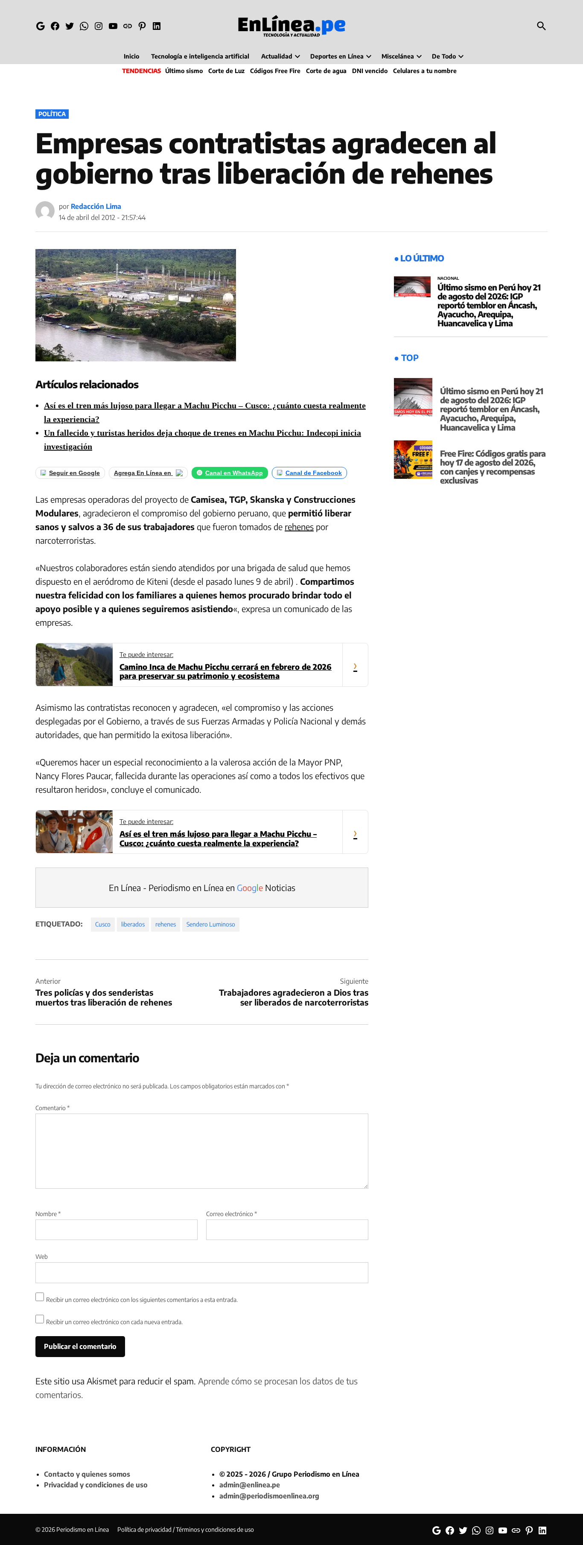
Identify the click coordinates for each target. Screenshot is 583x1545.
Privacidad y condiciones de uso (96, 1485)
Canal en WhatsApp (234, 472)
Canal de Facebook (314, 472)
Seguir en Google (74, 472)
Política (52, 113)
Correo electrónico (231, 1213)
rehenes (299, 526)
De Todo (444, 56)
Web (41, 1256)
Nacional (448, 278)
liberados (133, 924)
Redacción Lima (96, 206)
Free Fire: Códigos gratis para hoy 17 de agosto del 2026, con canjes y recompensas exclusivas (492, 466)
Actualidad (276, 56)
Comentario (52, 1107)
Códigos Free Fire (275, 70)
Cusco (103, 924)
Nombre (48, 1213)
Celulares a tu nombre (425, 70)
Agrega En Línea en (143, 472)
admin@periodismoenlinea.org (269, 1496)
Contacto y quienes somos (87, 1474)
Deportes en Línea (337, 56)
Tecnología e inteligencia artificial (200, 56)
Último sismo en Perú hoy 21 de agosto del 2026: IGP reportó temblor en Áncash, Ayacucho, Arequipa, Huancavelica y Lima (488, 305)
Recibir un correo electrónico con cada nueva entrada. (114, 1321)
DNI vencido (370, 70)
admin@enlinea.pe (249, 1485)
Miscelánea (398, 56)
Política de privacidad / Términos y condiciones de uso (185, 1529)
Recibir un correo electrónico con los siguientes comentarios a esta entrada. (142, 1299)
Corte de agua (326, 70)
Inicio (131, 56)
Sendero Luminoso (211, 924)
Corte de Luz (226, 70)
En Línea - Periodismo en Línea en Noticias (202, 887)
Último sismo (184, 70)
